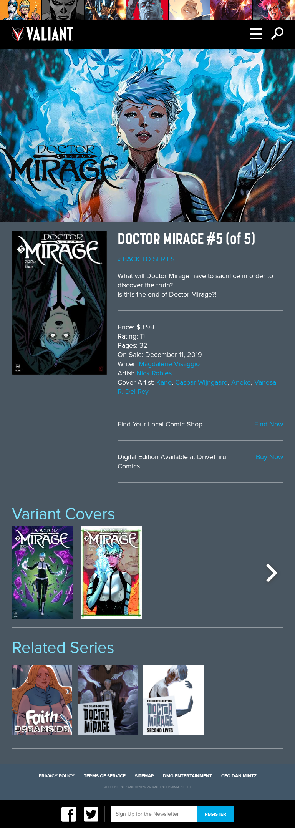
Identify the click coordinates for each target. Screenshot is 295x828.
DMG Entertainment (187, 775)
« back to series (146, 259)
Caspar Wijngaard (201, 382)
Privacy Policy (57, 775)
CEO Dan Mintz (239, 775)
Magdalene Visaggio (169, 364)
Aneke (241, 382)
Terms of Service (105, 775)
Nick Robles (154, 373)
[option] (42, 572)
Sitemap (144, 775)
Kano (164, 382)
